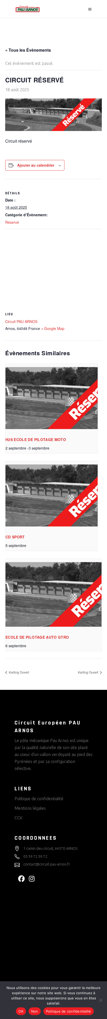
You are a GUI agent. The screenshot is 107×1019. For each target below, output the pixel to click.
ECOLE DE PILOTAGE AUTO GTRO (37, 637)
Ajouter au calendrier (35, 165)
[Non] (100, 1000)
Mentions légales (30, 808)
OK (20, 1011)
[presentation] (51, 398)
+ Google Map (52, 328)
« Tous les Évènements (28, 50)
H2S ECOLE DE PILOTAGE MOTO (35, 439)
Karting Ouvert (18, 672)
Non (34, 1011)
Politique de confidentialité (39, 798)
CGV (18, 817)
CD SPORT (15, 536)
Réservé (12, 222)
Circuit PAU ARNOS (21, 321)
